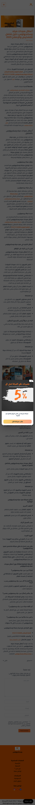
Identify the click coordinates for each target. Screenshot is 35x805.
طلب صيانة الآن (17, 421)
